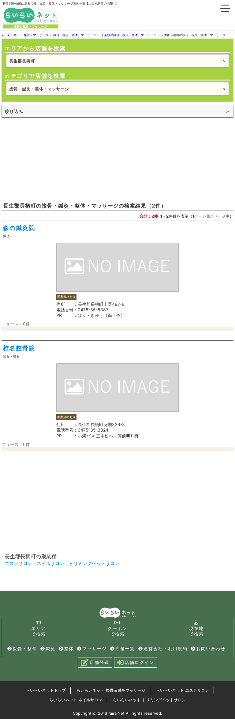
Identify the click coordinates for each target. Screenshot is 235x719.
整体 (69, 648)
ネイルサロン (50, 563)
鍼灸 (50, 648)
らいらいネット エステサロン (182, 690)
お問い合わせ (211, 648)
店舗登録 (99, 662)
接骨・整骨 (25, 648)
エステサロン (18, 563)
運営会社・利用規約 (166, 648)
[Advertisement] (47, 159)
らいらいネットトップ (46, 690)
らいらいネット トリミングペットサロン (149, 699)
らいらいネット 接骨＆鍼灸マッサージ (110, 690)
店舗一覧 (125, 648)
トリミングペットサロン (94, 563)
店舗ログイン (139, 662)
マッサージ (94, 648)
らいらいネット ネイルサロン (75, 699)
